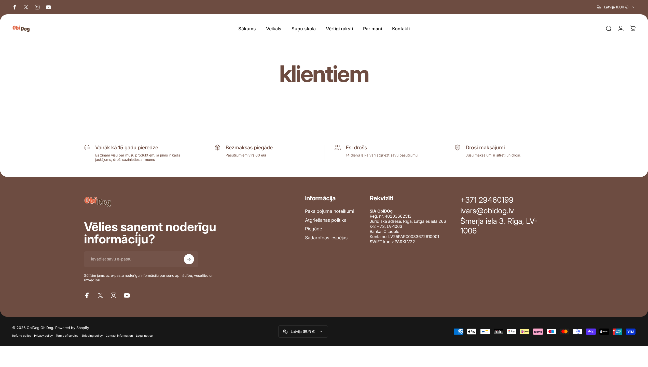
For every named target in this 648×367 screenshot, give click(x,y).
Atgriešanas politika (326, 220)
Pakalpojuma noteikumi (329, 211)
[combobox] (616, 7)
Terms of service (67, 335)
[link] (506, 225)
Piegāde (313, 228)
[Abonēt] (189, 259)
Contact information (119, 335)
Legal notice (144, 335)
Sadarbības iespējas (326, 237)
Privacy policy (43, 335)
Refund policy (21, 335)
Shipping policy (92, 335)
